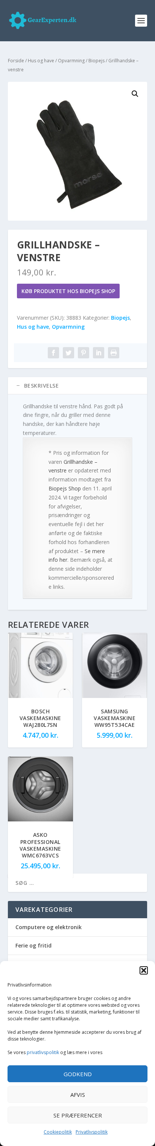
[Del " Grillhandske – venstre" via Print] (113, 352)
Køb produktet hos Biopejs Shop (68, 291)
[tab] (77, 385)
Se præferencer (77, 1115)
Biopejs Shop (65, 488)
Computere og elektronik (48, 927)
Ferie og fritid (33, 945)
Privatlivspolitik (92, 1132)
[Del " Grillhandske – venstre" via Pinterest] (83, 352)
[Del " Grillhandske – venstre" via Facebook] (53, 352)
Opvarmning (71, 60)
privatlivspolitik (43, 1052)
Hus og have (41, 60)
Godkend (78, 1074)
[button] (143, 970)
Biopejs (96, 60)
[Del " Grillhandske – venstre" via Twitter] (68, 352)
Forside (16, 60)
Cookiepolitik (58, 1132)
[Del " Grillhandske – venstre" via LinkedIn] (98, 352)
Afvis (77, 1094)
